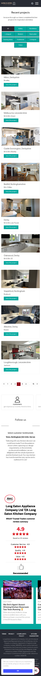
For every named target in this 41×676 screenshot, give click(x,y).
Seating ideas (8, 39)
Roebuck (7, 294)
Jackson (7, 365)
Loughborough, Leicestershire (17, 363)
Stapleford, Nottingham (14, 291)
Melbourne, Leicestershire (15, 113)
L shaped (8, 34)
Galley (20, 28)
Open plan (33, 34)
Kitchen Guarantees (34, 635)
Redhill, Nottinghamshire (15, 184)
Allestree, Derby (11, 327)
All (8, 28)
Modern (20, 34)
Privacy (11, 634)
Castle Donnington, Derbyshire (17, 149)
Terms (4, 634)
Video (20, 45)
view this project (11, 85)
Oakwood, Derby (11, 256)
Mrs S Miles (8, 187)
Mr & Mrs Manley (10, 152)
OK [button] (18, 671)
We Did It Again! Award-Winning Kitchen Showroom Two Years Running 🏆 (16, 607)
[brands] (14, 425)
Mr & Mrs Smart (9, 116)
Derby (6, 220)
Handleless (33, 28)
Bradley (7, 80)
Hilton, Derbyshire (11, 78)
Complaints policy (21, 635)
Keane (6, 330)
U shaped (33, 39)
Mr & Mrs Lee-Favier (11, 223)
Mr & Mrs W (8, 259)
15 (33, 384)
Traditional (20, 39)
